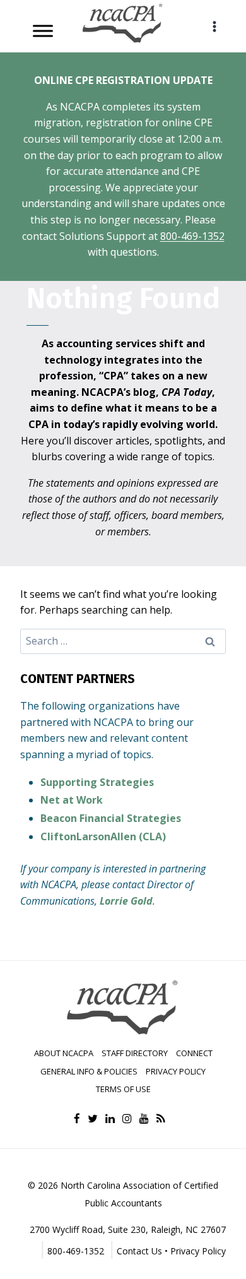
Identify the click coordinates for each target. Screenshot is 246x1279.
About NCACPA (63, 1053)
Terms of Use (123, 1089)
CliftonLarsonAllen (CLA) (103, 836)
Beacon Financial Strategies (110, 818)
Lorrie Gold (126, 901)
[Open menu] (214, 26)
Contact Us (139, 1251)
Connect (194, 1053)
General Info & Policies (89, 1071)
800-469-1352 (192, 236)
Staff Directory (135, 1053)
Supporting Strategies (97, 782)
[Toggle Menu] (43, 31)
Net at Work (71, 800)
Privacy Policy (176, 1071)
